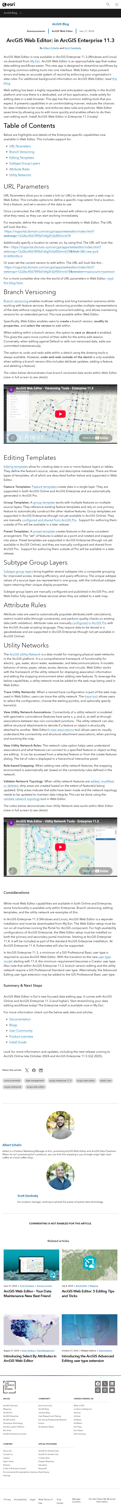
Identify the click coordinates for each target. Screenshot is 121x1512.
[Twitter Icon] (27, 1071)
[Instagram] (105, 1390)
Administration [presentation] (105, 1350)
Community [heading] (44, 1398)
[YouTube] (112, 1390)
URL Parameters (20, 146)
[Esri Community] (98, 1390)
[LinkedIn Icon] (41, 1071)
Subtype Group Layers (24, 163)
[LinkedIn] (112, 1384)
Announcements (36, 31)
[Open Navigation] (117, 4)
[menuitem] (20, 1405)
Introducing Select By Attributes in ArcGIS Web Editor (30, 1358)
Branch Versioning (21, 152)
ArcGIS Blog (10, 12)
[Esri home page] (8, 4)
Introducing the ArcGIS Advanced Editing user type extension (88, 1358)
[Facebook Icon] (34, 1071)
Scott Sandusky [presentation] (27, 1286)
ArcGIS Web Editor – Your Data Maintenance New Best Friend (27, 1293)
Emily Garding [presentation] (28, 1350)
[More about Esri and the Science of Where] (9, 1387)
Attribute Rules (19, 169)
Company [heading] (8, 1444)
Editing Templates (21, 157)
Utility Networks (20, 175)
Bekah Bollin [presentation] (81, 1286)
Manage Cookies (76, 1500)
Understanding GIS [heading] (83, 1398)
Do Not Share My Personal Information (102, 1500)
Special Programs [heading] (47, 1444)
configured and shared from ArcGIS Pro (49, 520)
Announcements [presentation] (44, 1286)
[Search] (108, 4)
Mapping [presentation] (94, 1286)
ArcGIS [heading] (6, 1398)
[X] (105, 1384)
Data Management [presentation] (45, 1350)
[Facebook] (98, 1384)
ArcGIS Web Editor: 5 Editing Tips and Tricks (88, 1293)
